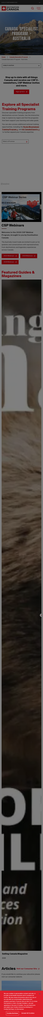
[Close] (40, 994)
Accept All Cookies (28, 1013)
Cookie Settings (12, 1013)
